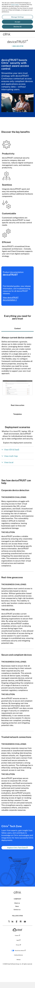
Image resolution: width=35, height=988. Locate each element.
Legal (17, 940)
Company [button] (17, 899)
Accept (17, 22)
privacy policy (15, 4)
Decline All (17, 27)
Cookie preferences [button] (18, 955)
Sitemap (18, 959)
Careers (16, 935)
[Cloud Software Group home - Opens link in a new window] (17, 930)
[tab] (17, 326)
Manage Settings (17, 17)
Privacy (17, 944)
